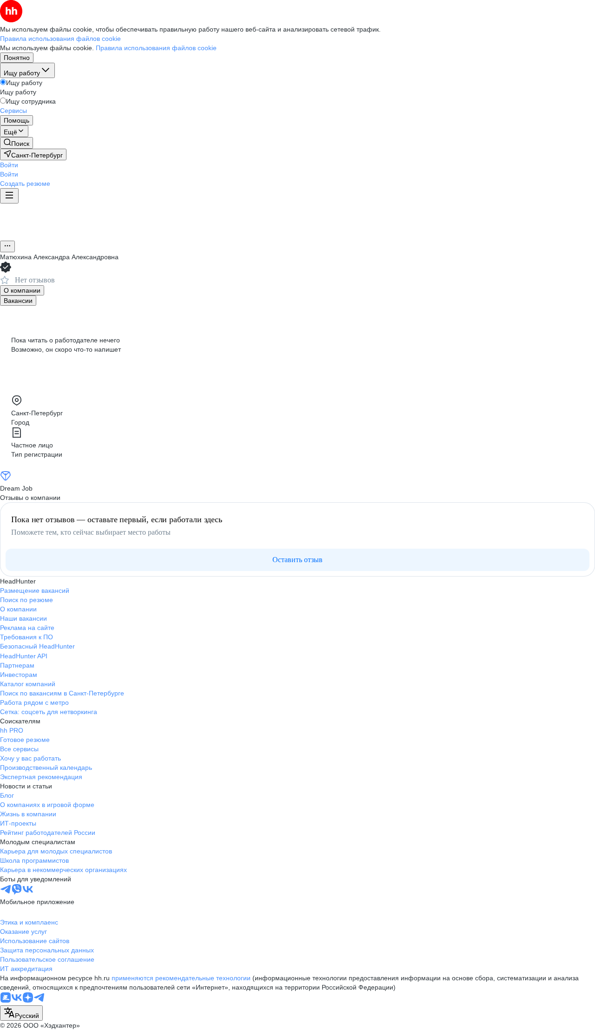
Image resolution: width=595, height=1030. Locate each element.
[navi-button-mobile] (9, 195)
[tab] (22, 290)
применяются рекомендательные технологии (181, 978)
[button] (9, 165)
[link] (16, 143)
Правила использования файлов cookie (156, 48)
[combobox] (21, 1013)
